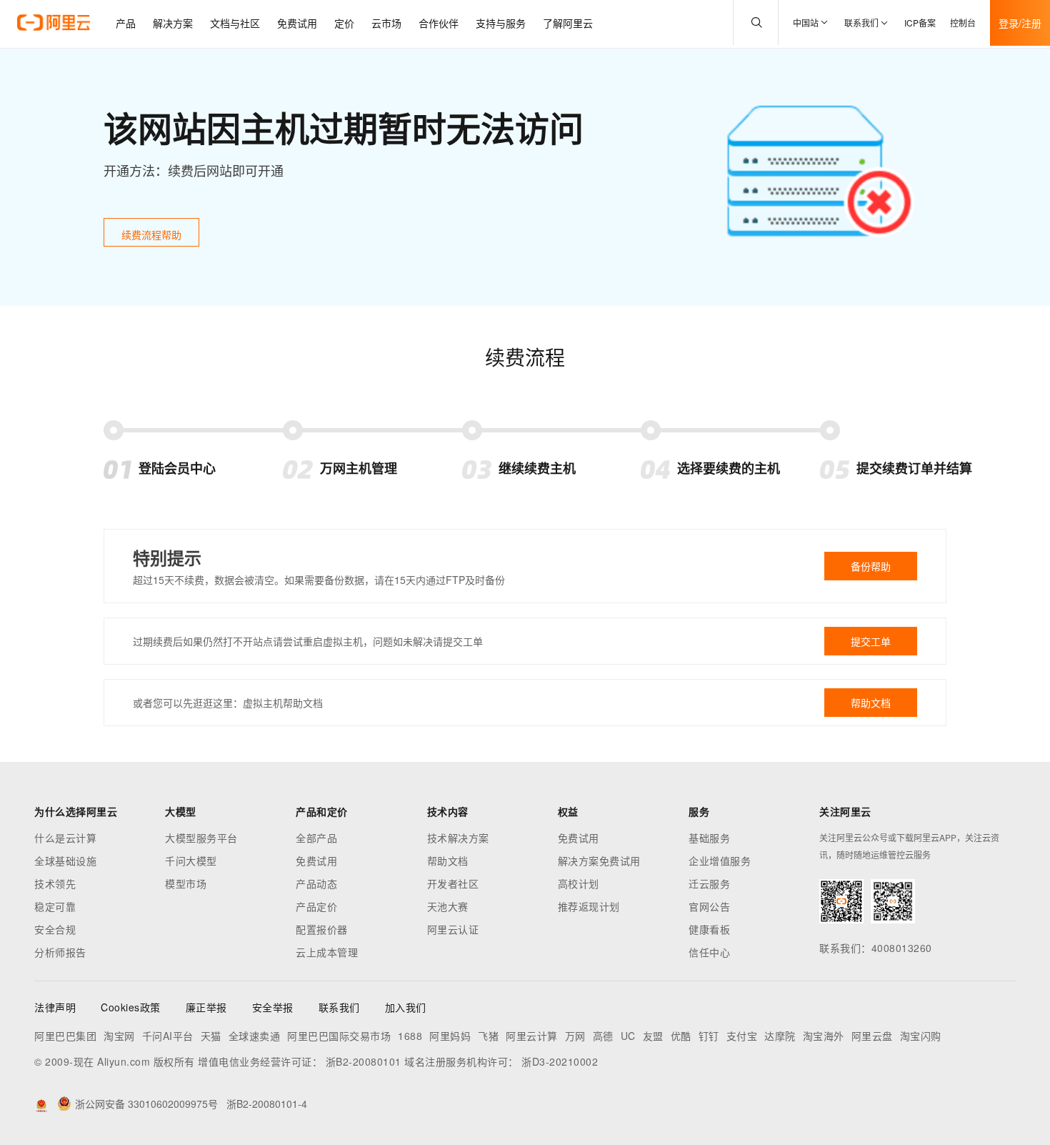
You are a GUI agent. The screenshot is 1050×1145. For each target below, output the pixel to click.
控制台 (963, 22)
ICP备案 (920, 22)
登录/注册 (1020, 23)
